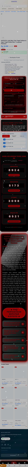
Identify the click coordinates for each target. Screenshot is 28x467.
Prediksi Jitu (22, 136)
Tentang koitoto (4, 450)
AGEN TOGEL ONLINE (21, 11)
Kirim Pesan (6, 438)
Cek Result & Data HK (14, 175)
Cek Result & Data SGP (14, 190)
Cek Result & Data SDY (14, 206)
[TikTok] (8, 445)
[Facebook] (2, 445)
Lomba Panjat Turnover (14, 136)
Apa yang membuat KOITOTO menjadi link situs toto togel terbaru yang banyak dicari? (12, 324)
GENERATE (14, 90)
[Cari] (2, 6)
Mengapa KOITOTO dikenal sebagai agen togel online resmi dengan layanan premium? (11, 332)
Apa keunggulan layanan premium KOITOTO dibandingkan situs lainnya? (12, 356)
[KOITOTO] (14, 2)
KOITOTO (4, 8)
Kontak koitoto (4, 452)
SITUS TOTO (11, 8)
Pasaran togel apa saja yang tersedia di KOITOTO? (12, 340)
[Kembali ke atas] (25, 458)
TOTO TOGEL (19, 8)
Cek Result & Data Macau (14, 221)
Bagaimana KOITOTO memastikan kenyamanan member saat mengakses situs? (11, 348)
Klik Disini (13, 73)
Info (24, 116)
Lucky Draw (6, 136)
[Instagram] (5, 445)
